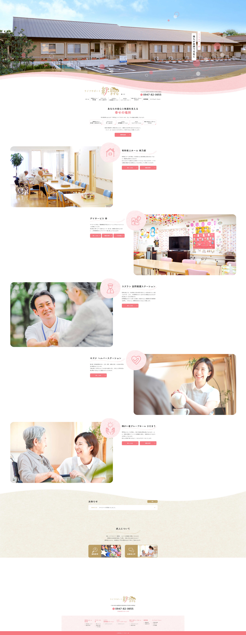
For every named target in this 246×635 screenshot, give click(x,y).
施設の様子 (148, 167)
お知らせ (155, 624)
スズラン (113, 99)
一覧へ (152, 501)
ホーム (87, 99)
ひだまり (136, 99)
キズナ (125, 99)
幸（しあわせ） (103, 99)
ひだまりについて (134, 624)
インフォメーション (155, 99)
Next (244, 47)
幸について (98, 624)
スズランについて (108, 624)
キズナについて (121, 624)
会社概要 (155, 625)
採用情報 (145, 99)
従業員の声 (147, 624)
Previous (2, 47)
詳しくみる (130, 167)
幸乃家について (89, 624)
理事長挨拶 (123, 134)
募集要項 (147, 622)
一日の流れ (119, 235)
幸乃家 (94, 99)
